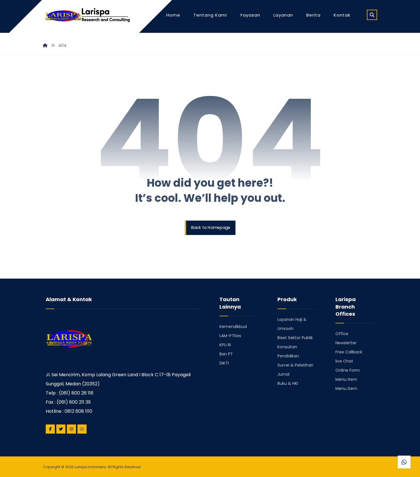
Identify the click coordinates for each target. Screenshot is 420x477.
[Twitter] (60, 429)
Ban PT (226, 354)
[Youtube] (82, 429)
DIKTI (224, 363)
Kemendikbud (233, 326)
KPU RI (225, 344)
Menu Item (346, 379)
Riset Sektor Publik (295, 337)
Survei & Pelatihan (295, 365)
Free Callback (348, 352)
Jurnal (283, 374)
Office (341, 333)
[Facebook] (50, 429)
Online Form (347, 370)
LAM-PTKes (230, 335)
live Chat (344, 361)
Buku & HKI (287, 383)
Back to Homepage (210, 228)
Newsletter (346, 342)
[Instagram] (71, 429)
